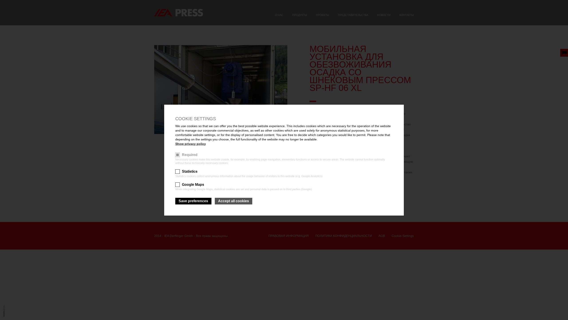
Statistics (189, 171)
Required (189, 155)
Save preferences (193, 201)
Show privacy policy (190, 144)
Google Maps (193, 184)
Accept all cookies (233, 201)
